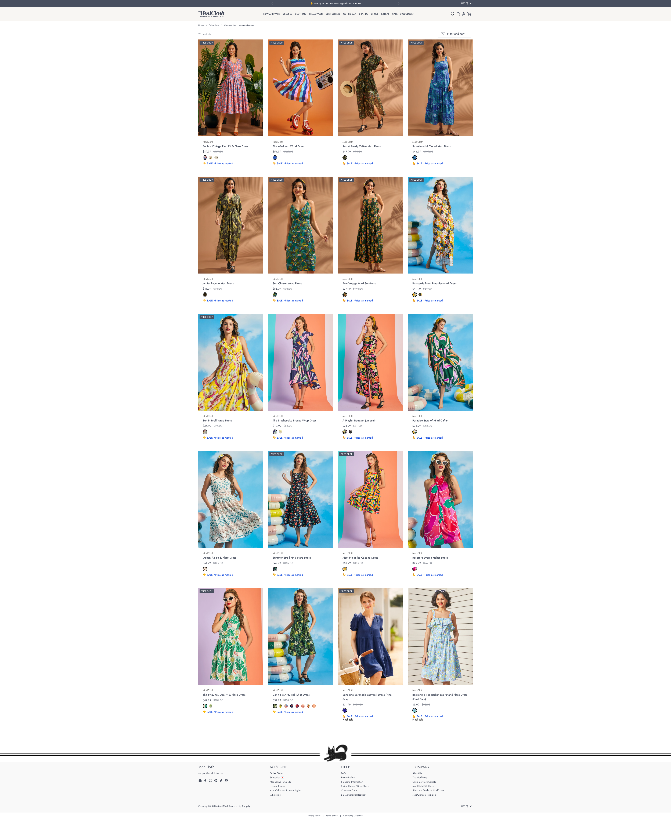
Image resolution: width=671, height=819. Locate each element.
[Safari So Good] (275, 294)
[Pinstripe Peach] (314, 706)
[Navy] (344, 710)
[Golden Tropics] (205, 431)
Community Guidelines (353, 815)
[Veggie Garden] (308, 706)
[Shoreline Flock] (205, 569)
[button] (452, 14)
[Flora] (280, 431)
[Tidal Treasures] (275, 569)
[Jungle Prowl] (205, 294)
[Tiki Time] (205, 157)
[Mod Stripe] (275, 157)
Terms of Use (332, 815)
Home (201, 25)
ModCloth (223, 806)
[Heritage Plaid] (297, 706)
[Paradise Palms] (275, 706)
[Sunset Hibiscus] (414, 294)
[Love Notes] (216, 157)
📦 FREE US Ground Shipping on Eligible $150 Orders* (335, 3)
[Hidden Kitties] (210, 706)
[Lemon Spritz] (280, 706)
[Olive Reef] (344, 157)
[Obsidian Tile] (420, 294)
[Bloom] (344, 431)
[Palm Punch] (205, 706)
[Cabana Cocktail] (350, 431)
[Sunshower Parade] (286, 706)
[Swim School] (303, 706)
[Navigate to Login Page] (464, 14)
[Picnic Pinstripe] (291, 706)
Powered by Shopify (239, 806)
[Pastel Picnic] (210, 157)
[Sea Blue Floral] (414, 710)
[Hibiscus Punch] (414, 569)
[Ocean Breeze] (414, 157)
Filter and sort (455, 34)
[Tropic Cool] (275, 431)
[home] (211, 13)
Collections (214, 25)
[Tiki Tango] (344, 294)
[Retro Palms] (414, 431)
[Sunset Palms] (344, 569)
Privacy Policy (314, 815)
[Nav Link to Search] (458, 14)
